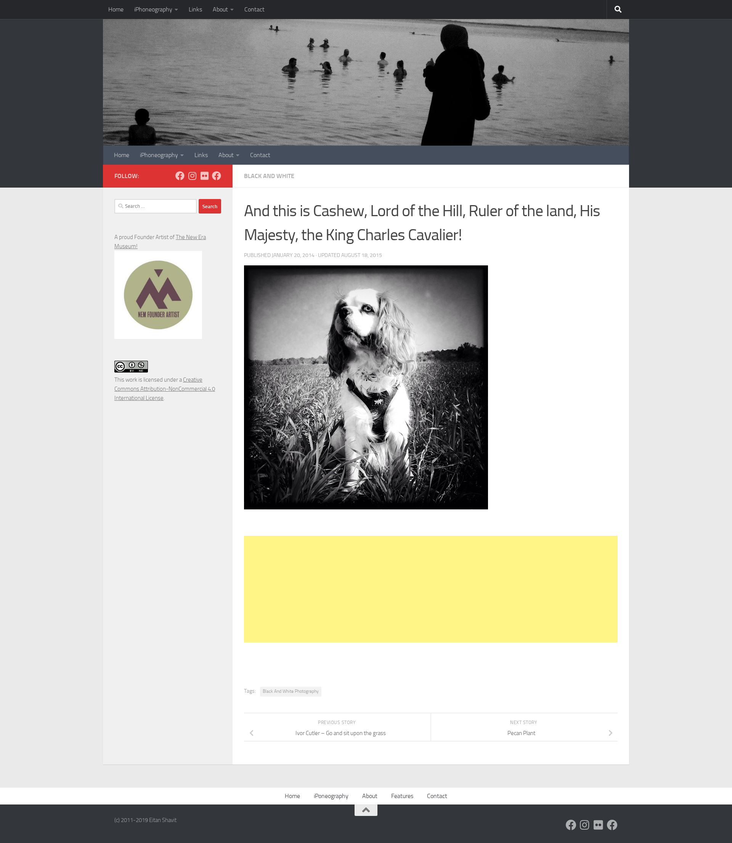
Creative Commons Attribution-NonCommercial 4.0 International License (164, 388)
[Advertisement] (431, 589)
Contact (254, 9)
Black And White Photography (291, 691)
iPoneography (331, 796)
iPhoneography (153, 9)
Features (402, 796)
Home (116, 9)
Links (195, 9)
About (220, 9)
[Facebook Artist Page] (216, 175)
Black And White (269, 176)
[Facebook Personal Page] (180, 175)
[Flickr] (204, 175)
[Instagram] (192, 175)
